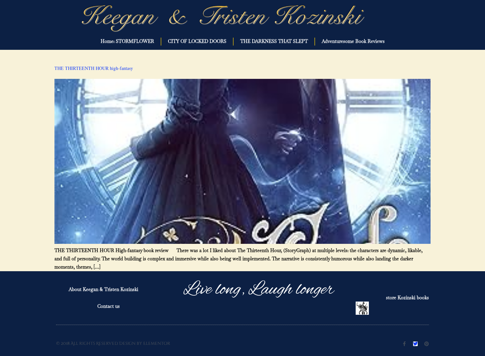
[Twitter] (415, 343)
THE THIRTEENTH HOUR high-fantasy (93, 68)
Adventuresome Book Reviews (353, 41)
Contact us (108, 306)
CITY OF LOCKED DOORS (197, 41)
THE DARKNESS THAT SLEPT (274, 41)
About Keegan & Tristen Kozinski (103, 289)
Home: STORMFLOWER (127, 41)
